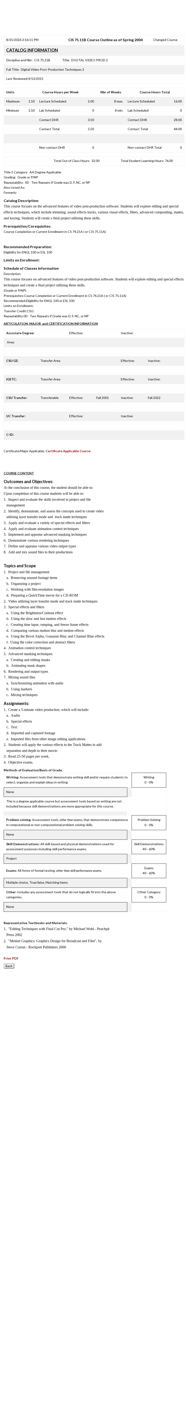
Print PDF (11, 958)
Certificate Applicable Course (68, 451)
